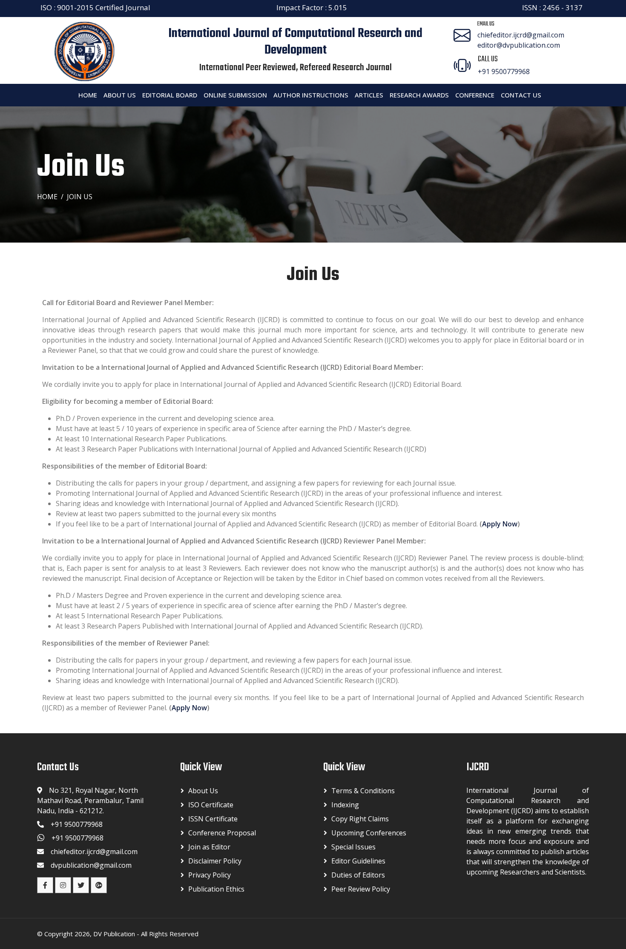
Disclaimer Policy (214, 861)
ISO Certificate (210, 804)
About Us (119, 95)
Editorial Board (169, 95)
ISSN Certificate (213, 818)
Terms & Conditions (363, 790)
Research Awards (419, 95)
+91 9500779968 (504, 71)
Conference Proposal (222, 833)
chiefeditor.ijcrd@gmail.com (520, 35)
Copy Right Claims (360, 818)
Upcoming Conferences (368, 833)
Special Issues (353, 847)
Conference (474, 95)
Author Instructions (310, 95)
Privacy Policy (209, 875)
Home (87, 95)
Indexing (345, 804)
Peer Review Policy (360, 889)
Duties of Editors (358, 875)
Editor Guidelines (358, 861)
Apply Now (499, 524)
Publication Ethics (216, 889)
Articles (369, 95)
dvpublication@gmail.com (91, 865)
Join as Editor (209, 847)
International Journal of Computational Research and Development (295, 42)
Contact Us (521, 95)
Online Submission (235, 95)
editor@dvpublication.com (518, 45)
